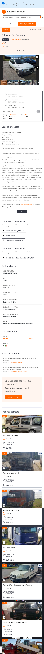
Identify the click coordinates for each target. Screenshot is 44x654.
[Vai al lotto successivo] (26, 51)
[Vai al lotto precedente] (18, 51)
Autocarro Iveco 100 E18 (11, 473)
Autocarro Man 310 (9, 548)
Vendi (12, 24)
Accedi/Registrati (27, 24)
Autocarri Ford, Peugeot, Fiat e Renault (17, 585)
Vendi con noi (13, 397)
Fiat (26, 115)
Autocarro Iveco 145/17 (11, 510)
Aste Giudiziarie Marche (15, 363)
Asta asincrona (16, 39)
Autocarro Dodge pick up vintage (15, 622)
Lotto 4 (4, 453)
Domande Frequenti (26, 204)
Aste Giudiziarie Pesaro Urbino (17, 372)
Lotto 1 (4, 603)
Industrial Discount (14, 12)
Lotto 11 (4, 640)
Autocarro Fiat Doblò (10, 436)
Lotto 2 (4, 416)
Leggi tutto (22, 211)
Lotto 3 (4, 491)
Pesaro (5, 338)
